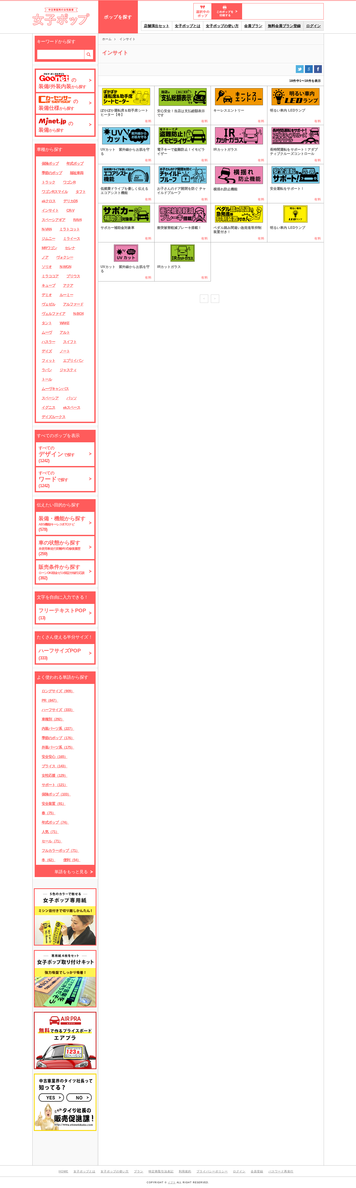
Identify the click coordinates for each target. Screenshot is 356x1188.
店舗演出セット (156, 26)
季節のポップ (52, 173)
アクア (68, 285)
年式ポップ (74, 163)
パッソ (71, 398)
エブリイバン (73, 360)
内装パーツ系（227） (58, 728)
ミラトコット (69, 229)
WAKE (64, 323)
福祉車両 (76, 173)
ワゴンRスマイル (55, 191)
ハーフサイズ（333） (58, 710)
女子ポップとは (187, 26)
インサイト (50, 210)
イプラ (172, 1182)
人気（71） (50, 832)
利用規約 (185, 1171)
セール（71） (52, 841)
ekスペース (71, 407)
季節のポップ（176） (58, 738)
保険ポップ (50, 163)
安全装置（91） (54, 803)
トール (47, 379)
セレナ (70, 248)
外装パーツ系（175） (58, 747)
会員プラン (253, 26)
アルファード (73, 304)
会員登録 (257, 1171)
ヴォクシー (64, 257)
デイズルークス (53, 417)
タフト (81, 191)
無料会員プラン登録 (284, 26)
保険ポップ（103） (56, 794)
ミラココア (50, 276)
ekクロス (49, 201)
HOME (63, 1171)
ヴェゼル (48, 304)
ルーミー (66, 295)
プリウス (73, 276)
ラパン (47, 370)
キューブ (48, 285)
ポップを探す (118, 17)
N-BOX (78, 313)
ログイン (313, 26)
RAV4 (77, 220)
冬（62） (49, 860)
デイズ (47, 351)
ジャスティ (68, 370)
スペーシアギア (53, 220)
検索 (88, 54)
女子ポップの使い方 (222, 26)
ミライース (71, 238)
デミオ (47, 295)
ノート (65, 351)
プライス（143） (54, 766)
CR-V (70, 210)
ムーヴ (47, 332)
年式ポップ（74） (55, 822)
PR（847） (50, 700)
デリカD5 (70, 201)
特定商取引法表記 (161, 1171)
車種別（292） (53, 719)
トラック (48, 182)
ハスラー (48, 342)
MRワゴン (49, 248)
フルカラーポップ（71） (60, 850)
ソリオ (47, 267)
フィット (48, 360)
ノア (45, 257)
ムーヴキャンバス (55, 389)
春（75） (49, 813)
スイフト (70, 342)
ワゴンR (69, 182)
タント (47, 323)
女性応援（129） (54, 775)
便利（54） (72, 860)
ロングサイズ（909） (58, 691)
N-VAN (47, 229)
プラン (138, 1171)
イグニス (48, 407)
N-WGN (65, 267)
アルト (65, 332)
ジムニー (48, 238)
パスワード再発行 (280, 1171)
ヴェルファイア (53, 313)
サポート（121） (54, 785)
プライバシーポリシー (212, 1171)
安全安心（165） (54, 757)
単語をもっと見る (71, 871)
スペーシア (50, 398)
